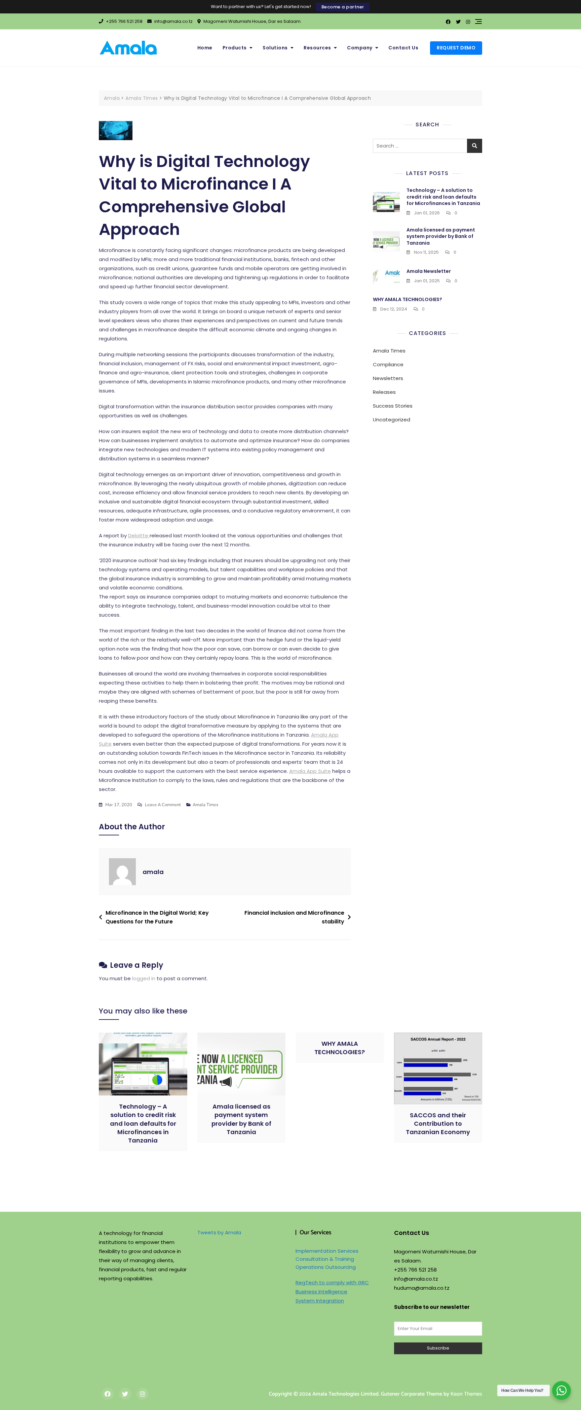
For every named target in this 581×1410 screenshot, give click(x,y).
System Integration (320, 1300)
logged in (143, 978)
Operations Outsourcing (326, 1267)
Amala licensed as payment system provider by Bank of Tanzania (440, 236)
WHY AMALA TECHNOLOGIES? (407, 299)
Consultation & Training (325, 1258)
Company (360, 47)
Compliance (388, 364)
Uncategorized (391, 419)
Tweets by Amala (219, 1232)
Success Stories (393, 405)
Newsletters (388, 378)
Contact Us (403, 47)
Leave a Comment (163, 805)
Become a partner (342, 7)
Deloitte (139, 535)
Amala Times (205, 805)
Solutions (275, 47)
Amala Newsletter (428, 271)
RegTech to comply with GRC (332, 1282)
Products (235, 47)
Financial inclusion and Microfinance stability (294, 917)
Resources (317, 47)
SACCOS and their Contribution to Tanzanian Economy (438, 1123)
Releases (384, 392)
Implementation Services (327, 1250)
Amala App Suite (310, 771)
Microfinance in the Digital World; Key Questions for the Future (157, 917)
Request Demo (456, 47)
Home (204, 47)
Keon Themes (466, 1394)
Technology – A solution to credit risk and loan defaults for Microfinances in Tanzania (443, 197)
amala (153, 872)
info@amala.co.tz (173, 21)
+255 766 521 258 (124, 21)
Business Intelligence (321, 1291)
